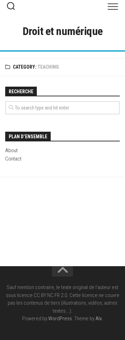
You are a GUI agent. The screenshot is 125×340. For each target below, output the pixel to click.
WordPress (60, 318)
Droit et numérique (63, 31)
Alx (98, 318)
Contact (13, 159)
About (11, 150)
